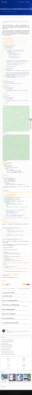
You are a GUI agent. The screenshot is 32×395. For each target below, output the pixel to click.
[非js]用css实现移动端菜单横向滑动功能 (8, 309)
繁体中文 (20, 239)
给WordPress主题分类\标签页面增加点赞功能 (6, 346)
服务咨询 (8, 368)
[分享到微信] (2, 284)
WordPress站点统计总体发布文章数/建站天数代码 (24, 288)
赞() (28, 284)
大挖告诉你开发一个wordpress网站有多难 (6, 347)
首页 (2, 17)
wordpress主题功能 (10, 17)
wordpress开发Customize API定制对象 (8, 292)
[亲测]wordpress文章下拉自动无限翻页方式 (9, 313)
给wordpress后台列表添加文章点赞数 (8, 318)
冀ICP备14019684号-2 (22, 393)
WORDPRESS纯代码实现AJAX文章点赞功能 (6, 344)
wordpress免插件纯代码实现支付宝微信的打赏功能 (7, 341)
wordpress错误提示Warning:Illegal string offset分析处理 (8, 354)
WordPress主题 (13, 393)
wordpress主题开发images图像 (7, 295)
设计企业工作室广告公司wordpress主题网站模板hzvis (8, 288)
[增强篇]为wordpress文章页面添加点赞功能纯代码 (7, 339)
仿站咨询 (30, 125)
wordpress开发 (6, 17)
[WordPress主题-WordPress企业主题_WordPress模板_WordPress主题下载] (4, 2)
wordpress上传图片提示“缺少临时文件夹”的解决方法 (10, 322)
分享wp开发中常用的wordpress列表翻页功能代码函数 (10, 304)
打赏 (24, 284)
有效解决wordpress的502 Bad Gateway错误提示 (7, 351)
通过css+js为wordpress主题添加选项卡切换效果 (9, 300)
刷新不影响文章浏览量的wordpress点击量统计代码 (7, 352)
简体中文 (22, 239)
